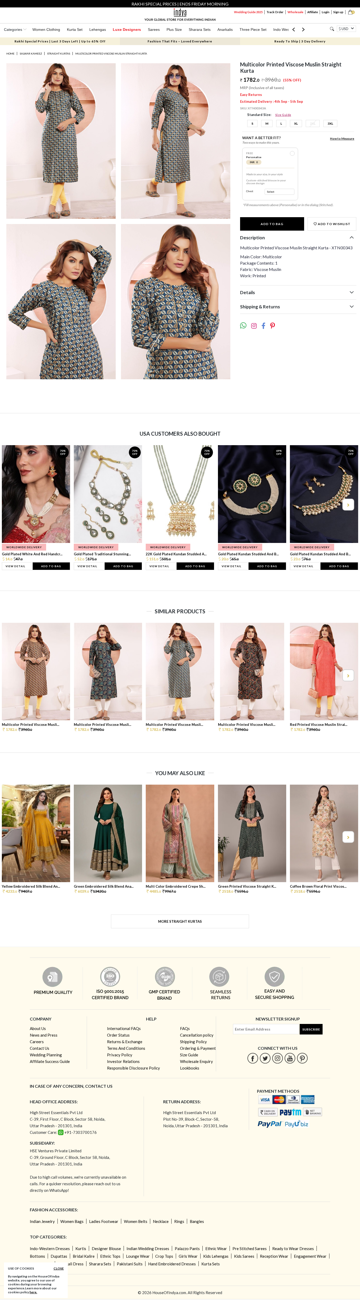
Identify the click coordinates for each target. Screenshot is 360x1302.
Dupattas (59, 1256)
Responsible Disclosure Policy (133, 1068)
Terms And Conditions (126, 1048)
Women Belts (135, 1221)
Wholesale (295, 12)
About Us (38, 1028)
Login (325, 12)
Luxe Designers (127, 29)
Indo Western (284, 29)
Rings (179, 1221)
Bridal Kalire (84, 1256)
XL (296, 123)
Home (10, 53)
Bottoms (37, 1256)
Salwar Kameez (31, 53)
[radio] (292, 153)
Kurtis (80, 1248)
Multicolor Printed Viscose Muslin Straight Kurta (111, 53)
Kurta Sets (210, 1263)
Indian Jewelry (42, 1221)
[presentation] (12, 505)
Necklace (161, 1221)
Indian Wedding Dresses (148, 1248)
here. (33, 1292)
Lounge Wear (138, 1256)
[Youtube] (290, 1058)
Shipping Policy (193, 1041)
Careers (37, 1041)
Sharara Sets (200, 29)
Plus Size (174, 29)
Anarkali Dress (71, 1263)
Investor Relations (123, 1061)
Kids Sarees (244, 1256)
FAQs (185, 1028)
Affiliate (312, 12)
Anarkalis (225, 29)
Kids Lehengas (215, 1256)
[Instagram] (277, 1058)
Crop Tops (164, 1256)
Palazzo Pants (187, 1248)
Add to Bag (272, 224)
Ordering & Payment (198, 1048)
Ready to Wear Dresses (293, 1248)
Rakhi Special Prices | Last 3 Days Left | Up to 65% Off (60, 41)
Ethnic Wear (216, 1248)
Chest (249, 191)
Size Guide (283, 114)
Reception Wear (274, 1256)
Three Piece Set (253, 29)
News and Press (43, 1035)
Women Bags (72, 1221)
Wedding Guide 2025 (248, 12)
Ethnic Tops (110, 1256)
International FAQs (124, 1028)
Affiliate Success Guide (50, 1061)
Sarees (154, 29)
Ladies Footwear (103, 1221)
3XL (330, 123)
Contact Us (39, 1048)
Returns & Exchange (124, 1041)
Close (58, 1268)
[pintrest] (302, 1058)
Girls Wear (188, 1256)
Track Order (275, 12)
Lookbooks (189, 1068)
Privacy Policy (119, 1054)
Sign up (338, 12)
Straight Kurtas (58, 53)
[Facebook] (252, 1058)
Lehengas (97, 29)
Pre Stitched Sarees (249, 1248)
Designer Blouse (106, 1248)
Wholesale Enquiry (196, 1061)
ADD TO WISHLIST (334, 224)
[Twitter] (265, 1058)
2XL (312, 123)
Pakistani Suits (130, 1263)
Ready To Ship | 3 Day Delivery (299, 41)
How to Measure (342, 138)
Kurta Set (74, 29)
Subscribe (311, 1029)
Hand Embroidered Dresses (172, 1263)
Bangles (197, 1221)
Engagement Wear (310, 1256)
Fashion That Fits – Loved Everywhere (180, 41)
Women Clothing (46, 29)
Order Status (118, 1035)
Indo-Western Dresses (50, 1248)
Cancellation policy (196, 1035)
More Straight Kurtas (180, 921)
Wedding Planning (46, 1054)
